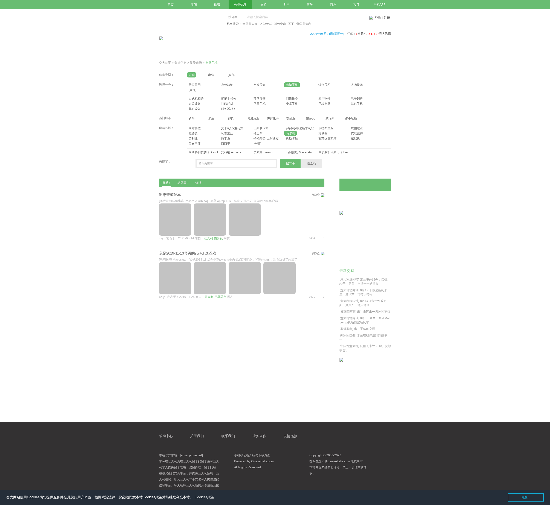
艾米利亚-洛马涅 (232, 128)
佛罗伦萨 (273, 118)
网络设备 (292, 98)
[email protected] (191, 455)
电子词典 (357, 98)
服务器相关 (228, 109)
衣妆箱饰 (227, 84)
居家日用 (195, 84)
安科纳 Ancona (231, 152)
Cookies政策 (204, 497)
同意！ (525, 497)
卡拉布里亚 (325, 128)
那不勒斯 (351, 118)
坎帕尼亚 (357, 128)
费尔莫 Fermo (263, 152)
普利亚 (193, 138)
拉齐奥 (193, 133)
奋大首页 (165, 62)
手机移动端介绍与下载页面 (252, 455)
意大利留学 (190, 461)
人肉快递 (357, 84)
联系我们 (228, 436)
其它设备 (195, 109)
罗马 (192, 118)
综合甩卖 (324, 84)
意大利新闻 (193, 485)
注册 (387, 17)
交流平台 (180, 473)
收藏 (379, 197)
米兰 (211, 118)
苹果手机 (260, 103)
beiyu (162, 297)
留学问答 (210, 467)
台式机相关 (196, 98)
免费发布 (365, 185)
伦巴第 (258, 133)
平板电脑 (324, 103)
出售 (211, 75)
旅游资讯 (165, 473)
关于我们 (197, 436)
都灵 (231, 118)
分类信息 (180, 62)
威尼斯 (330, 118)
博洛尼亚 (253, 118)
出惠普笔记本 (170, 195)
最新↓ (166, 182)
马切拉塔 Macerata (299, 152)
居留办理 (195, 467)
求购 (192, 75)
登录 (378, 17)
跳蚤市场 (196, 62)
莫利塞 (322, 133)
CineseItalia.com (338, 461)
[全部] (231, 75)
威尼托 (355, 138)
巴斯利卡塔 (261, 128)
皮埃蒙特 (357, 133)
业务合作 (259, 436)
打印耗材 (227, 103)
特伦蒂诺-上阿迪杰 (266, 138)
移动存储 (260, 98)
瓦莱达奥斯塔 (327, 138)
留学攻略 (180, 467)
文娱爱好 (260, 84)
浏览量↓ (182, 182)
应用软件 (324, 98)
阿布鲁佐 (195, 128)
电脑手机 (211, 62)
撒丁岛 (225, 138)
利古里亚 (227, 133)
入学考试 (266, 24)
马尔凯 (290, 133)
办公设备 (195, 103)
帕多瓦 (310, 118)
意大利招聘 (205, 473)
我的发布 (352, 197)
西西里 (225, 143)
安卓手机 (292, 103)
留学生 (205, 461)
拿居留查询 (250, 24)
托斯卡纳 (292, 138)
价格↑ (199, 182)
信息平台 (165, 485)
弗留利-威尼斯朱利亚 (300, 128)
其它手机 (357, 103)
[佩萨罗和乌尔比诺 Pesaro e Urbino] (183, 201)
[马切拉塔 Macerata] (172, 259)
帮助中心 (166, 436)
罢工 (291, 24)
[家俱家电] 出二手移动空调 (357, 329)
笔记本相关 (228, 98)
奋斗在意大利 (168, 461)
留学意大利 (303, 24)
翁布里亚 (195, 143)
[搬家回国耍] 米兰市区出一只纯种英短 (364, 311)
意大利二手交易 (190, 479)
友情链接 (290, 436)
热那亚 (290, 118)
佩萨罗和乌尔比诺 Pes (333, 152)
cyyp (162, 238)
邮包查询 (280, 24)
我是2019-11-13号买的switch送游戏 (187, 253)
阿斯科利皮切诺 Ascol (203, 152)
